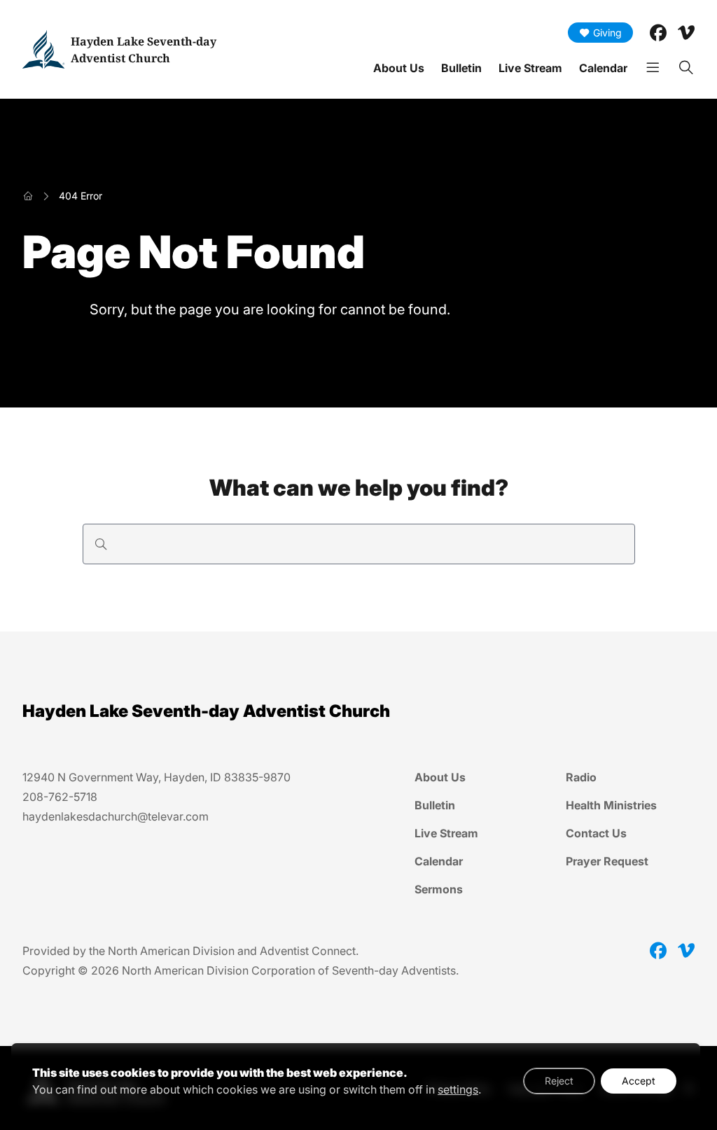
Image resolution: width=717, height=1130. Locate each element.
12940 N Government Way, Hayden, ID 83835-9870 (156, 777)
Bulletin (461, 68)
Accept (638, 1081)
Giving (607, 33)
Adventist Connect (308, 951)
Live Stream (530, 68)
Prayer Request (607, 861)
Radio (581, 777)
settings (458, 1089)
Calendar (603, 68)
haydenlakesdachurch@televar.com (115, 816)
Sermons (439, 889)
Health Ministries (611, 805)
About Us (398, 68)
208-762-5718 (59, 797)
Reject (559, 1081)
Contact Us (596, 833)
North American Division (171, 951)
